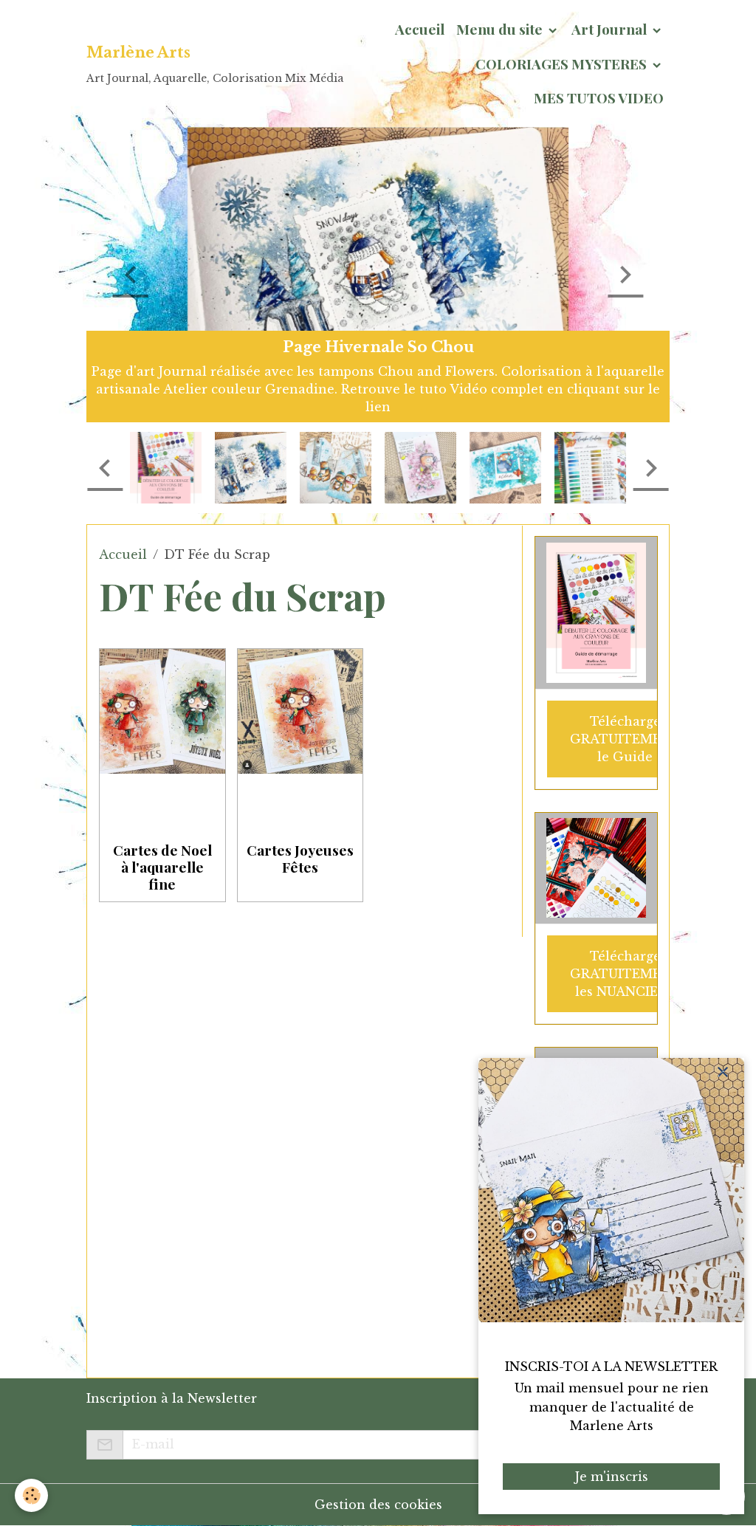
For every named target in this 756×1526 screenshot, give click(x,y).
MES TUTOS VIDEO (599, 97)
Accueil (419, 28)
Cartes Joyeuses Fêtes (300, 858)
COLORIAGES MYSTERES (562, 63)
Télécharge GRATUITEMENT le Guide (625, 739)
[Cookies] (31, 1495)
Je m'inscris (611, 1476)
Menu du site (501, 28)
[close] (722, 1072)
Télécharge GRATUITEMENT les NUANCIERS (625, 974)
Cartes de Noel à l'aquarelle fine (162, 866)
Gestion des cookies (378, 1504)
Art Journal (610, 28)
